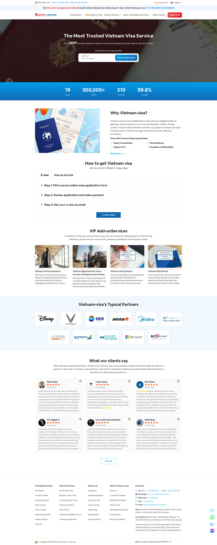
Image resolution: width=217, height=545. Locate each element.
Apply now (175, 15)
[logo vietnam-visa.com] (45, 14)
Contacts (139, 486)
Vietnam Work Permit (158, 271)
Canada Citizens (41, 495)
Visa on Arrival (93, 505)
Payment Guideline (117, 519)
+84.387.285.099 (80, 2)
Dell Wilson (150, 420)
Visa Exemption (94, 519)
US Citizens (39, 491)
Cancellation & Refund (119, 510)
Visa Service (75, 15)
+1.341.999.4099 (62, 2)
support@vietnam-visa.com (155, 505)
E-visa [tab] (45, 175)
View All (38, 524)
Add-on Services (67, 486)
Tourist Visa (92, 510)
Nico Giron (150, 382)
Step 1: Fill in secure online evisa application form (75, 185)
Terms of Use (115, 505)
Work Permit (64, 510)
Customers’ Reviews (118, 495)
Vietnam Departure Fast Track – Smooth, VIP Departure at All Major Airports (89, 273)
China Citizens (40, 510)
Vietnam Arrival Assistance (48, 271)
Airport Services (111, 15)
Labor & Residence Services (136, 15)
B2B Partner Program (118, 500)
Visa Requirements (44, 486)
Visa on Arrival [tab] (63, 175)
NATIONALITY (85, 56)
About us (113, 491)
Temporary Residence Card (70, 514)
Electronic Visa (94, 500)
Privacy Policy (115, 514)
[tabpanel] (108, 199)
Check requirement (126, 57)
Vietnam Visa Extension (121, 271)
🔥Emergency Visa (93, 15)
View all (108, 461)
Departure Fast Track (67, 495)
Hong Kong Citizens (43, 514)
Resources (93, 486)
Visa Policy (92, 491)
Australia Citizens (42, 500)
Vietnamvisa (153, 498)
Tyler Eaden (52, 382)
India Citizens (40, 505)
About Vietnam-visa (119, 486)
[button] (108, 185)
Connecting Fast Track (68, 500)
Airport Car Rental (66, 505)
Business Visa (93, 514)
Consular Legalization (67, 519)
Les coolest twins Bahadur (108, 420)
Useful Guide (159, 15)
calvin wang (101, 382)
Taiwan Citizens (41, 519)
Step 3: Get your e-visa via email (64, 204)
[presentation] (35, 256)
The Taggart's (53, 420)
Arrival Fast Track (66, 491)
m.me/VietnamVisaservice (159, 494)
